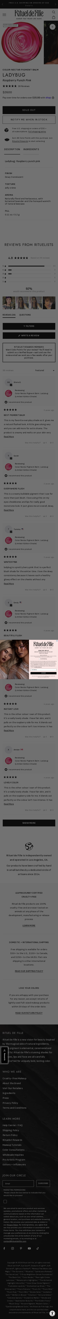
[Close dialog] (57, 640)
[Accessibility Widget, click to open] (52, 1313)
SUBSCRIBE (43, 673)
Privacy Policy (36, 664)
